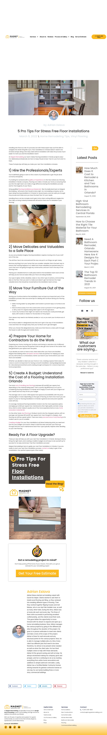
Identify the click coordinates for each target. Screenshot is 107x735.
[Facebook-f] (5, 727)
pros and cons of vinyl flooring (53, 417)
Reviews (50, 37)
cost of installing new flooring (24, 385)
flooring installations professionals (30, 189)
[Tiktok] (14, 727)
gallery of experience (36, 180)
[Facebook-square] (82, 311)
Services (33, 37)
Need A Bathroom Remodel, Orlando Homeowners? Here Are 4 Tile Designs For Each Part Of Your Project (93, 251)
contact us (45, 448)
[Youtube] (87, 311)
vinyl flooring (26, 413)
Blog (72, 37)
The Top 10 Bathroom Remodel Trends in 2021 (91, 278)
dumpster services (32, 354)
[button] (14, 686)
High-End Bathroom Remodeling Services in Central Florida (85, 207)
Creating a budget (15, 422)
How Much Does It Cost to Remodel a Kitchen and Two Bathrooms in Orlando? (91, 180)
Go (95, 148)
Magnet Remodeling (17, 157)
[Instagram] (92, 311)
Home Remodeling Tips (54, 136)
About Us (43, 37)
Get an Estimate (80, 37)
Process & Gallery (61, 37)
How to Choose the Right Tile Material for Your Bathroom (86, 226)
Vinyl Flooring (79, 136)
